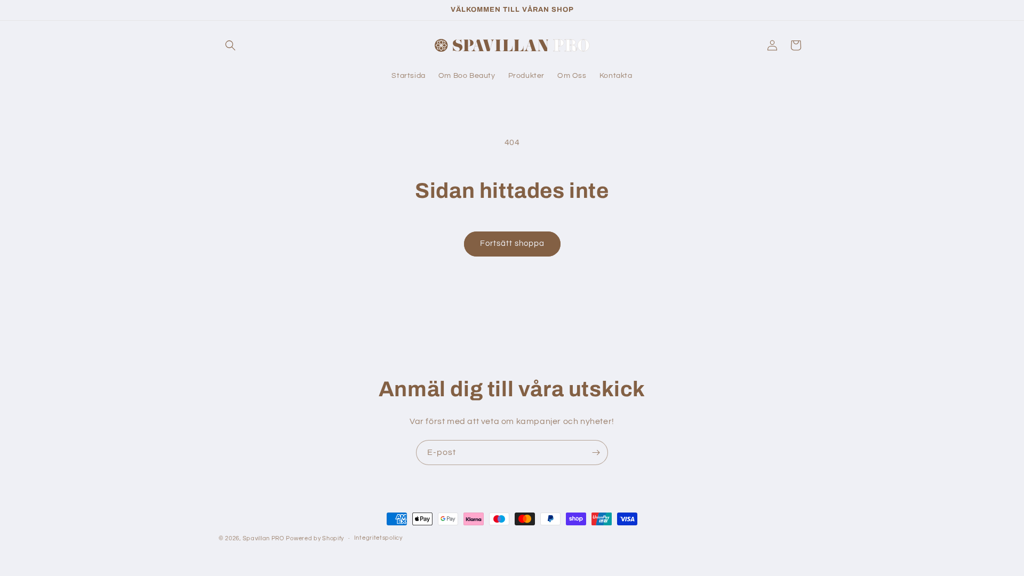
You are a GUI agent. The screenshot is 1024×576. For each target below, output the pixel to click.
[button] (230, 45)
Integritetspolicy (378, 538)
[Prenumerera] (595, 452)
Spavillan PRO (263, 538)
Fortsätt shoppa (512, 243)
